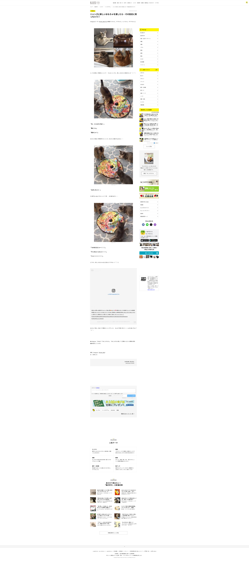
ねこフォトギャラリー (145, 210)
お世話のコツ (129, 2)
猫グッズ (142, 90)
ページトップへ (124, 546)
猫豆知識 (114, 2)
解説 (141, 56)
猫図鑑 (142, 2)
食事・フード (143, 93)
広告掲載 (115, 551)
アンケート (142, 64)
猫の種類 (142, 61)
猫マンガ (121, 2)
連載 (118, 2)
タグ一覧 (156, 2)
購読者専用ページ (144, 216)
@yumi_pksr (113, 67)
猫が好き (96, 6)
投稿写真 (138, 2)
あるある (113, 410)
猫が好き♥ (142, 35)
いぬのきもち (109, 551)
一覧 (156, 69)
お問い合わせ (153, 551)
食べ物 (125, 2)
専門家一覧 (146, 551)
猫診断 (141, 213)
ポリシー (126, 551)
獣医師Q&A (146, 2)
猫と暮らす (142, 32)
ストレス (142, 81)
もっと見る (149, 146)
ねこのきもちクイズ (144, 207)
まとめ (141, 59)
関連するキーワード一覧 (127, 413)
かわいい (142, 78)
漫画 (141, 44)
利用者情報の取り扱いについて (136, 551)
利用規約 (121, 551)
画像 (141, 53)
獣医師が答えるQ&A (144, 201)
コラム (141, 47)
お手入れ (142, 72)
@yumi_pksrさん (103, 21)
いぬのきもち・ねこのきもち (99, 551)
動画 (118, 410)
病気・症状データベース (145, 38)
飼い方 (141, 75)
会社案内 (116, 553)
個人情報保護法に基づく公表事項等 (127, 553)
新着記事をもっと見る (113, 533)
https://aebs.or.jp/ (151, 289)
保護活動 (142, 104)
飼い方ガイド (152, 2)
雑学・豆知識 (143, 87)
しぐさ (141, 96)
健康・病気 (142, 99)
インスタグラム (108, 6)
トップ (91, 6)
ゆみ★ (98, 321)
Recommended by (150, 142)
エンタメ (134, 2)
